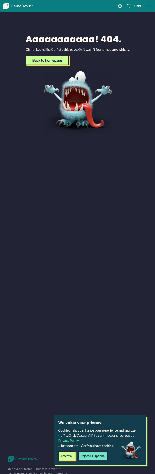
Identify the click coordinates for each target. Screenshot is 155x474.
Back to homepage (47, 60)
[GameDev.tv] (18, 6)
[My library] (120, 6)
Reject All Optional (93, 456)
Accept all (66, 456)
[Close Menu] (149, 6)
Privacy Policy (68, 440)
